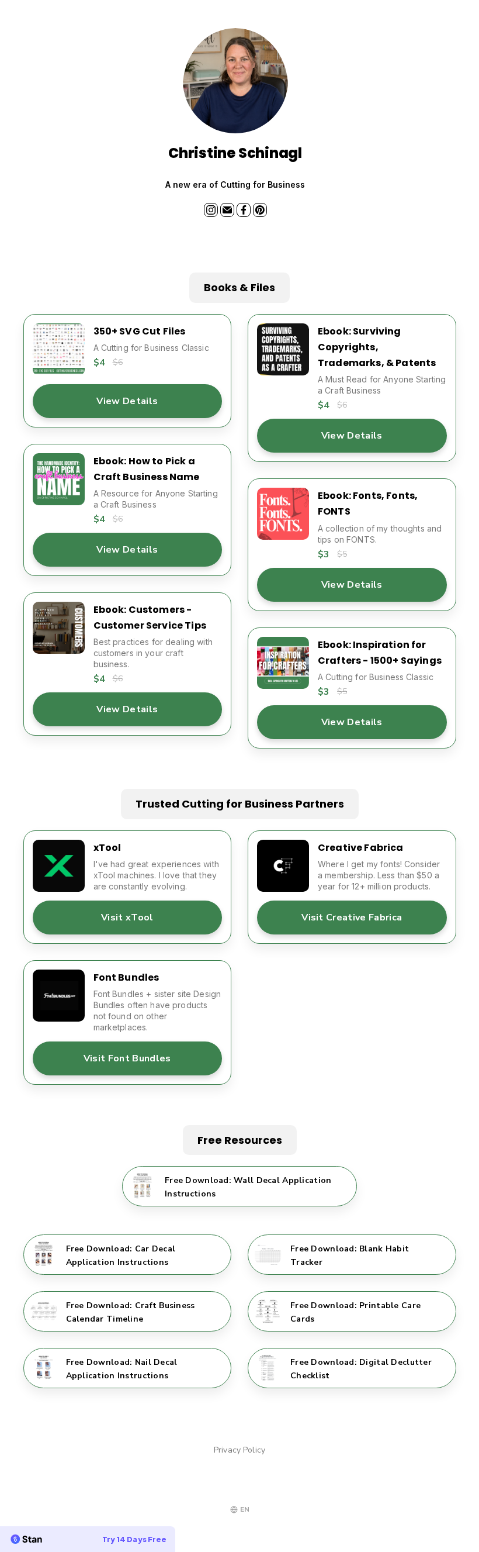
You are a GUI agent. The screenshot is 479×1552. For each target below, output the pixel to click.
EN (244, 1509)
